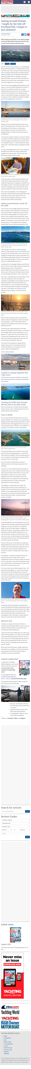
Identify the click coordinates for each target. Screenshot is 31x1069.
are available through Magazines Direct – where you (13, 676)
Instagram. (23, 718)
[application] (15, 693)
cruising (14, 70)
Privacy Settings (24, 1062)
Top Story (13, 63)
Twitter (15, 718)
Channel (25, 91)
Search (27, 811)
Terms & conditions (9, 1062)
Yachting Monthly (6, 34)
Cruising (7, 63)
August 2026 (6, 944)
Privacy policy (17, 1062)
